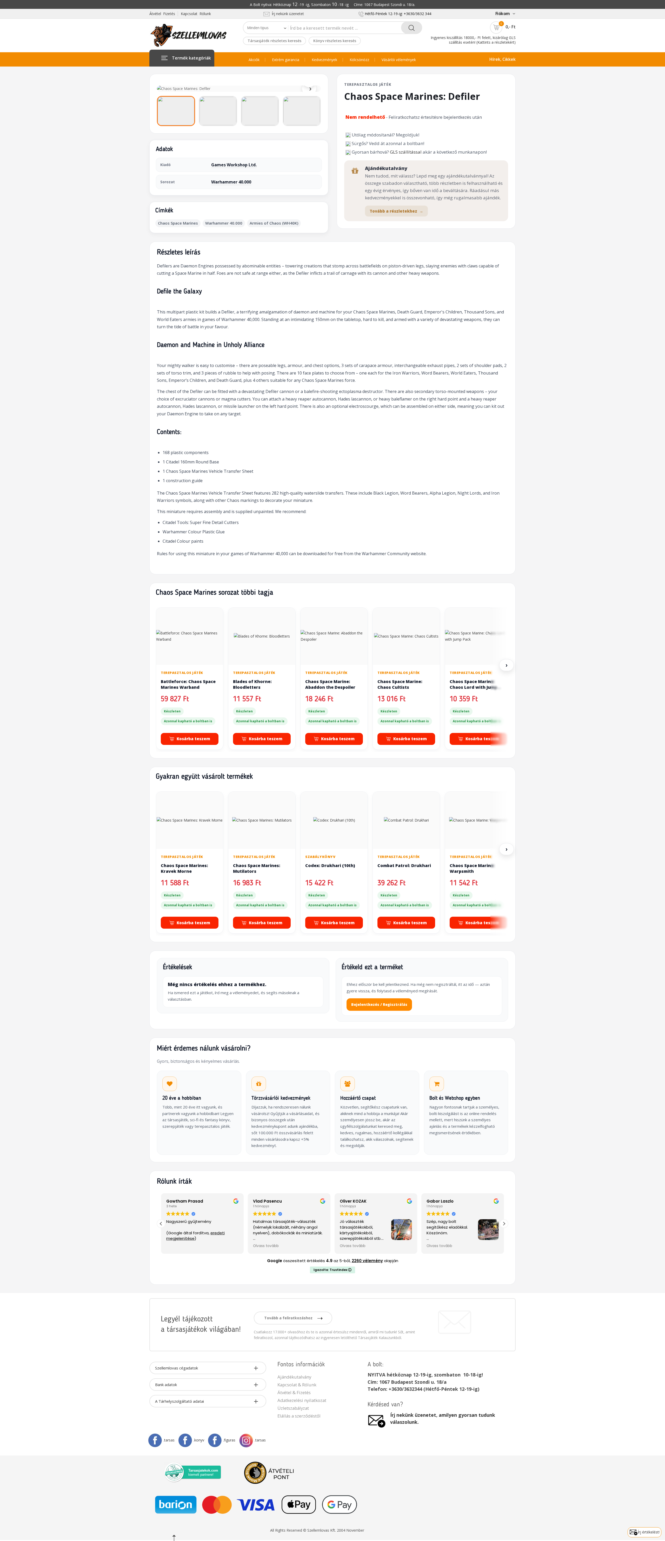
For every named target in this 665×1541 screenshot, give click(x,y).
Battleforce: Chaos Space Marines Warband (188, 684)
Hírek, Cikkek (502, 59)
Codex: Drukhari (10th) (330, 865)
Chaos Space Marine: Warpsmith (472, 868)
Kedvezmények (324, 60)
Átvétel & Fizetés (294, 1392)
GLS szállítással (406, 152)
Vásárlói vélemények (399, 60)
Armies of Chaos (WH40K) (274, 223)
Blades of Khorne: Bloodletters (252, 684)
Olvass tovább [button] (181, 1246)
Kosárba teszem (193, 738)
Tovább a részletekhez (396, 211)
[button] (504, 1224)
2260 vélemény (367, 1260)
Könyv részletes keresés (334, 40)
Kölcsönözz (359, 60)
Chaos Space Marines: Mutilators (256, 868)
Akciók (254, 60)
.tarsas (169, 1440)
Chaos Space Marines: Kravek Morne (184, 868)
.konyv (199, 1440)
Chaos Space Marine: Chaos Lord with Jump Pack (473, 687)
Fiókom (502, 13)
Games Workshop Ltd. (234, 165)
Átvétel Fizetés (162, 13)
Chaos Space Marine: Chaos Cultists (399, 684)
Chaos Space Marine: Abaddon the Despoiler (330, 684)
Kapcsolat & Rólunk (296, 1385)
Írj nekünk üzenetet (287, 13)
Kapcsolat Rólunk (196, 13)
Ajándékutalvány (294, 1377)
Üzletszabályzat (293, 1408)
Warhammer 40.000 (231, 182)
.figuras (229, 1440)
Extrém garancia (285, 60)
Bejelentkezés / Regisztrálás (379, 1004)
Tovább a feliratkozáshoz (289, 1317)
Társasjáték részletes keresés (274, 40)
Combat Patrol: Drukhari (404, 865)
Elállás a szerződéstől (299, 1416)
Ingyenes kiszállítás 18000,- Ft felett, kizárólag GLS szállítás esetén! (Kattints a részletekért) (473, 40)
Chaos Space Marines (178, 223)
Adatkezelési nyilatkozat (301, 1400)
